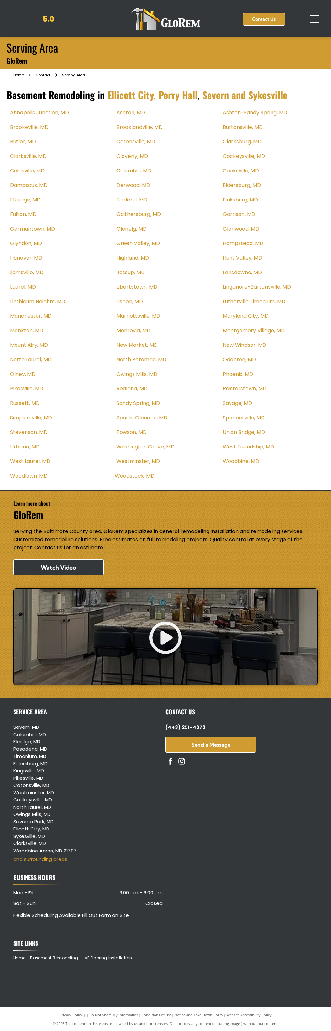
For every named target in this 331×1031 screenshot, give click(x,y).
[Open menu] (314, 19)
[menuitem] (21, 958)
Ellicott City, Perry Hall (152, 95)
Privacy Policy (70, 1014)
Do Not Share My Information (114, 1014)
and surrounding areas (40, 859)
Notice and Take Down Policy (199, 1014)
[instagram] (182, 762)
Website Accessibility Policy (249, 1014)
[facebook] (170, 762)
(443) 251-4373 (186, 727)
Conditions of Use (157, 1014)
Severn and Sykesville (244, 95)
